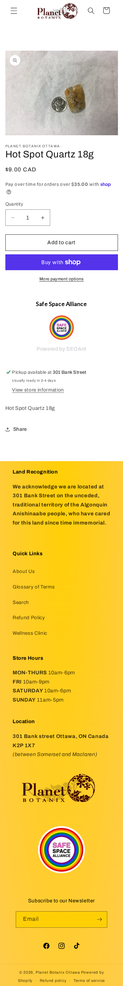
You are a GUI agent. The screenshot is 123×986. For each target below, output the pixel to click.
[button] (13, 10)
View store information (38, 389)
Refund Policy (29, 617)
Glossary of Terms (34, 586)
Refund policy (53, 980)
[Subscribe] (99, 919)
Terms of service (89, 980)
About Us (24, 571)
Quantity (14, 204)
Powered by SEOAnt (61, 349)
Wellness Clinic (30, 633)
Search (21, 602)
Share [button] (20, 429)
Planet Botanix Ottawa (58, 972)
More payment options (61, 279)
